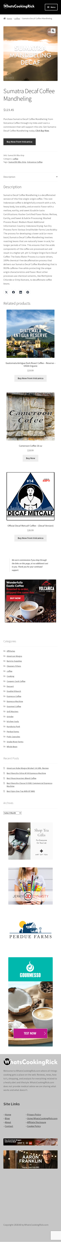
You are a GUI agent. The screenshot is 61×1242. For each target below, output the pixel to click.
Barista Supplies (14, 661)
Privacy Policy (34, 1114)
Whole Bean (12, 746)
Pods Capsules (13, 736)
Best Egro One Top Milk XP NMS (21, 791)
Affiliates (11, 651)
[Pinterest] (28, 292)
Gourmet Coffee (14, 706)
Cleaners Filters (14, 666)
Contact (9, 1126)
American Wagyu (14, 656)
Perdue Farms (13, 731)
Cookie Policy (34, 1126)
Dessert (10, 686)
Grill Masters (12, 711)
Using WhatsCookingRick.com (42, 1118)
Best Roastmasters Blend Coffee (21, 778)
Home (9, 18)
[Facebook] (13, 292)
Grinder (10, 716)
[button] (53, 30)
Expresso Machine (15, 701)
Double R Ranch (14, 691)
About (8, 1122)
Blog (7, 1118)
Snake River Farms (15, 741)
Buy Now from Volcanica (19, 141)
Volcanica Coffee (34, 162)
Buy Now (30, 458)
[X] (6, 292)
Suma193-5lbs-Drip (17, 162)
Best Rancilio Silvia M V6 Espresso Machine (26, 773)
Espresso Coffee (14, 696)
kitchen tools (13, 721)
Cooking (10, 676)
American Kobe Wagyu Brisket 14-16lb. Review (28, 768)
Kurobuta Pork (13, 726)
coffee (17, 18)
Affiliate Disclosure (36, 1122)
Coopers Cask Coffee (16, 681)
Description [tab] (9, 176)
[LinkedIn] (21, 292)
